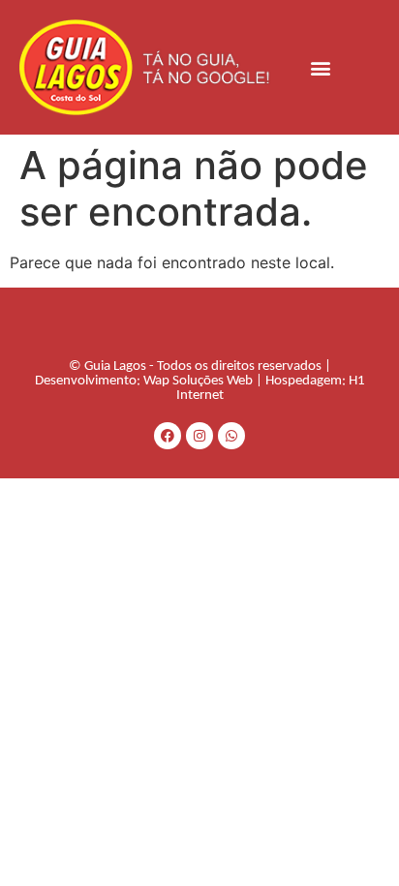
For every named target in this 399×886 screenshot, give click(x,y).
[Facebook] (167, 435)
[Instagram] (199, 435)
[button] (321, 67)
